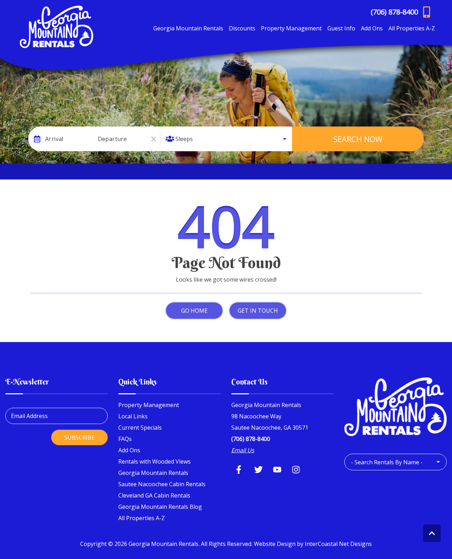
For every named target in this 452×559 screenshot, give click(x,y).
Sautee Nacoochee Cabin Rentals (162, 484)
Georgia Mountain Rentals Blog (160, 507)
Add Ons (372, 28)
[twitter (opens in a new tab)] (258, 469)
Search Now (357, 139)
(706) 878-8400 (250, 439)
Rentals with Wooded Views (154, 461)
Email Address (29, 416)
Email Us (242, 450)
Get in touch (258, 310)
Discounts (242, 28)
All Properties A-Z (411, 28)
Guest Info (341, 28)
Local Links (133, 416)
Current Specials (140, 427)
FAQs (125, 439)
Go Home (194, 310)
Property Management (291, 28)
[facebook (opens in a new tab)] (239, 469)
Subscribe (79, 437)
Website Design (275, 544)
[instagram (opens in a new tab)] (295, 469)
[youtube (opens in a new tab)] (277, 469)
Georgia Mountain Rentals (188, 28)
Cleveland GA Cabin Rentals (154, 495)
